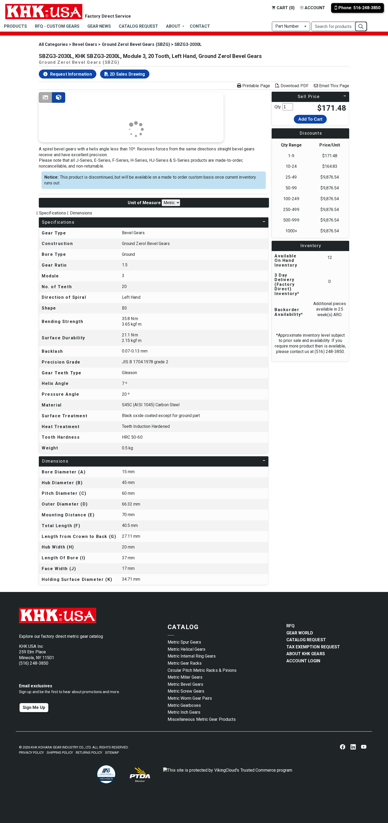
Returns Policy (89, 753)
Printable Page (256, 86)
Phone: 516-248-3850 (359, 7)
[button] (361, 26)
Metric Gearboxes (184, 705)
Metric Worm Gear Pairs (190, 698)
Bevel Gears (84, 44)
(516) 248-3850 (33, 663)
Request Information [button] (71, 74)
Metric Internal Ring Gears (192, 656)
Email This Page (334, 86)
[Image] (45, 97)
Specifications (52, 212)
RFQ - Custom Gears (57, 26)
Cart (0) (286, 7)
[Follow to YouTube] (363, 746)
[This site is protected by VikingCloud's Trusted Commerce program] (227, 774)
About (173, 26)
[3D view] (58, 97)
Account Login (303, 660)
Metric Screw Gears (186, 691)
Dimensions (81, 212)
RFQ (290, 625)
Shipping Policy (60, 753)
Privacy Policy (31, 753)
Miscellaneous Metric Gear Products (202, 719)
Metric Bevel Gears (185, 684)
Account (315, 7)
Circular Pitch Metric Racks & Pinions (202, 670)
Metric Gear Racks (185, 663)
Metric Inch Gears (184, 712)
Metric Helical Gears (187, 649)
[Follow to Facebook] (342, 746)
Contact (200, 26)
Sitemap (112, 753)
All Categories (53, 44)
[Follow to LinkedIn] (353, 746)
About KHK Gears (305, 653)
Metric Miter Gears (185, 677)
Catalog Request (138, 26)
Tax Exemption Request (313, 646)
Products (15, 26)
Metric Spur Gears (184, 642)
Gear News (99, 26)
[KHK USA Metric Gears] (43, 8)
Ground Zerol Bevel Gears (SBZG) (136, 44)
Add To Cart (310, 119)
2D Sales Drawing (127, 74)
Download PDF (295, 86)
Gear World (299, 632)
